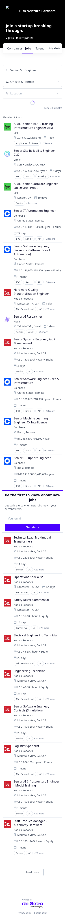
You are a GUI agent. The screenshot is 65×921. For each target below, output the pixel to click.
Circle (17, 159)
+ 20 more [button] (50, 309)
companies (14, 48)
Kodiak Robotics (23, 298)
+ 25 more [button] (42, 332)
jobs (28, 48)
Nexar (17, 321)
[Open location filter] (57, 93)
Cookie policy (40, 912)
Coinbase (19, 215)
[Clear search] (57, 70)
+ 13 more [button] (46, 143)
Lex (16, 132)
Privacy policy (24, 912)
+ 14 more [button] (31, 203)
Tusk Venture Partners (37, 11)
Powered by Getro (53, 107)
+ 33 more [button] (49, 238)
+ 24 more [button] (55, 176)
